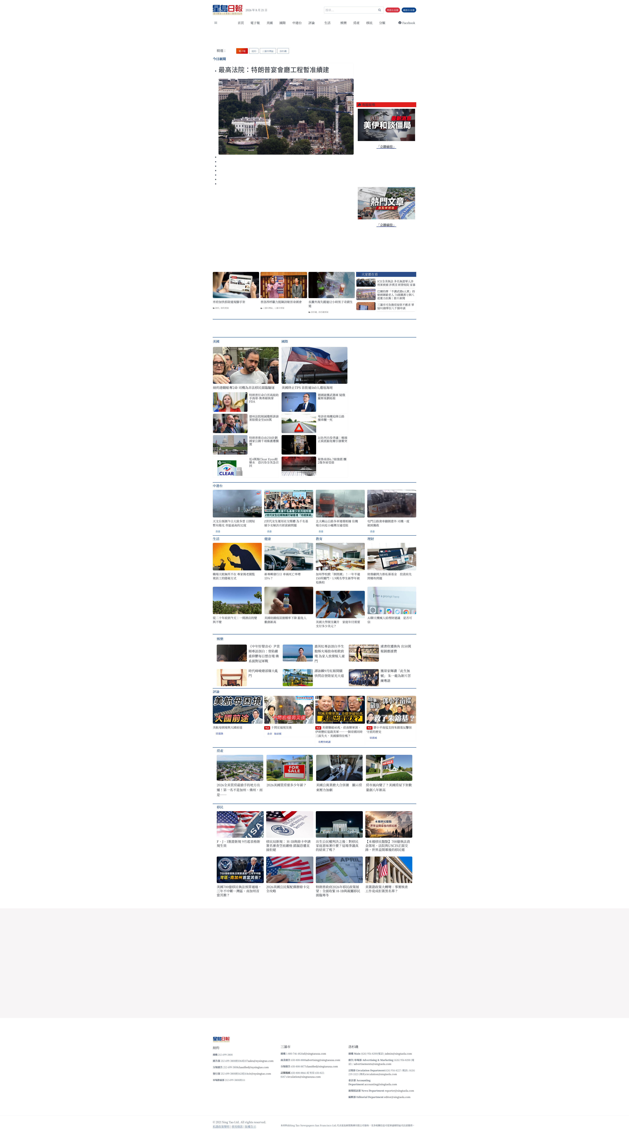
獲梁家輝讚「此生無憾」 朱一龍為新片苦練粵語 (396, 675)
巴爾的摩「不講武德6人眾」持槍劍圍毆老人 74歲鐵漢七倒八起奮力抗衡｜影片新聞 (396, 294)
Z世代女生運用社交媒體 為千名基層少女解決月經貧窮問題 (286, 523)
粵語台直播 (392, 10)
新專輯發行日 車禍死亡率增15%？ (282, 576)
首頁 (241, 22)
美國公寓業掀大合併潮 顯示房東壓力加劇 (339, 787)
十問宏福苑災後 (278, 727)
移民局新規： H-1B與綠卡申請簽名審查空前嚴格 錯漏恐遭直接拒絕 (288, 845)
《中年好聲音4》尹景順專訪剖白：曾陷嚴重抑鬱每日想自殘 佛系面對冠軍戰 (264, 653)
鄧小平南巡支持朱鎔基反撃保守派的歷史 (389, 729)
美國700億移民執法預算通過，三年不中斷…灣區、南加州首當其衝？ (239, 891)
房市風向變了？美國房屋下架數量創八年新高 (389, 787)
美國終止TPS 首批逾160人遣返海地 (307, 387)
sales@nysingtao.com (261, 1060)
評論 (216, 691)
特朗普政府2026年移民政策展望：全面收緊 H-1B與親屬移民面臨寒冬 (338, 891)
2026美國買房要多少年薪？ (286, 784)
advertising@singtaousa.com (323, 1060)
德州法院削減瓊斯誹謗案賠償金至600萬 (264, 418)
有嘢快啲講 (324, 742)
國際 (282, 22)
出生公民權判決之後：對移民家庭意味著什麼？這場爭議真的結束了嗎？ (337, 845)
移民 (369, 22)
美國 (270, 22)
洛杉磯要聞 (323, 312)
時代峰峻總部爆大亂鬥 (263, 673)
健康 (267, 538)
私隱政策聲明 (221, 1126)
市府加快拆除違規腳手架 (229, 302)
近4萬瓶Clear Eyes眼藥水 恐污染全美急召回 (264, 462)
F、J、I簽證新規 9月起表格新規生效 (238, 843)
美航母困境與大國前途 (227, 727)
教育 (319, 538)
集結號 (277, 733)
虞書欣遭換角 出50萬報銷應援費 (396, 648)
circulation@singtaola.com (381, 1074)
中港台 (297, 22)
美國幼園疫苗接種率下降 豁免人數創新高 (285, 620)
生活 (216, 538)
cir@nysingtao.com (259, 1073)
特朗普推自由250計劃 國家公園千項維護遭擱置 (264, 441)
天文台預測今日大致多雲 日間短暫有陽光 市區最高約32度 (234, 523)
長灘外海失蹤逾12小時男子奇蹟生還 (330, 304)
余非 (269, 733)
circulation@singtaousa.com (303, 1076)
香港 (218, 531)
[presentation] (286, 117)
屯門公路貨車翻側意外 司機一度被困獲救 (388, 523)
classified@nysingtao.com (253, 1067)
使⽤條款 (237, 1126)
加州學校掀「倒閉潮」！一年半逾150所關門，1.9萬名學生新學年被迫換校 (338, 578)
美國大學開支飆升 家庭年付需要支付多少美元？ (338, 624)
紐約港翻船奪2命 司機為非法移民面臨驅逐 (244, 387)
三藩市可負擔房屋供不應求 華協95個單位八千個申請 (395, 306)
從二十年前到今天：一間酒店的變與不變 (235, 620)
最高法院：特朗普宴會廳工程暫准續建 (274, 69)
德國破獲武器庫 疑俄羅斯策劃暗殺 (331, 396)
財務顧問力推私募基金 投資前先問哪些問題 (389, 576)
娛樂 (343, 22)
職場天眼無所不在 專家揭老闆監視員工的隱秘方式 (234, 576)
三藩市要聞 (279, 307)
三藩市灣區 (268, 307)
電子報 (255, 22)
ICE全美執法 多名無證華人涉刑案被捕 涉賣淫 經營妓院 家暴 (396, 282)
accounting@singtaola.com (380, 1084)
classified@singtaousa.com (322, 1066)
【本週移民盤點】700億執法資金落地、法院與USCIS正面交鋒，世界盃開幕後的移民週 (387, 845)
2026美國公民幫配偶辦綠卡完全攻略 (287, 889)
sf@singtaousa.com (314, 1053)
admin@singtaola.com (398, 1053)
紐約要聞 (225, 307)
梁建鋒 (219, 733)
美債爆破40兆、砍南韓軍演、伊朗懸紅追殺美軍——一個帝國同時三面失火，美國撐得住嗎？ (338, 731)
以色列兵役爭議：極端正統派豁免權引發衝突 (332, 439)
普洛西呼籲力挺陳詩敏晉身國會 (281, 302)
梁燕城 (373, 737)
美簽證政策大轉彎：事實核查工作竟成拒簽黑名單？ (386, 889)
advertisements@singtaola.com (372, 1064)
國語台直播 (409, 10)
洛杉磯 (314, 312)
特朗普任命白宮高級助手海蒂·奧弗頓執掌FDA (264, 398)
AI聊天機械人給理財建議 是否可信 (389, 620)
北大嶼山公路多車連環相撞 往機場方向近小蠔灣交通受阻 (337, 523)
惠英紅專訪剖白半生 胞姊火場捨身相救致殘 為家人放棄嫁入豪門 (329, 653)
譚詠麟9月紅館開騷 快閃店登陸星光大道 (329, 673)
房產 (356, 22)
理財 (370, 538)
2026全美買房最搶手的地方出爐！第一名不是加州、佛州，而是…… (240, 789)
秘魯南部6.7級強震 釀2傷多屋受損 (332, 460)
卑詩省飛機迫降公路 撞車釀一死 (331, 418)
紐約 (217, 307)
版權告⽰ (250, 1126)
